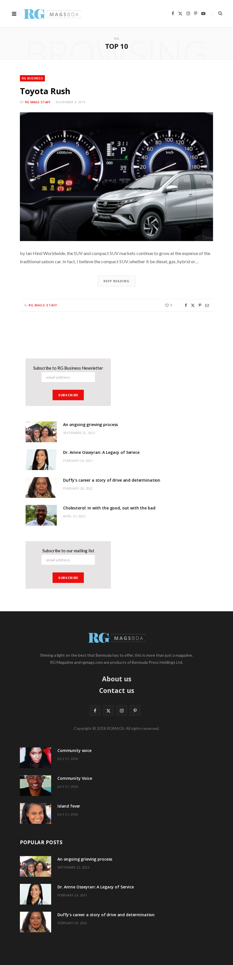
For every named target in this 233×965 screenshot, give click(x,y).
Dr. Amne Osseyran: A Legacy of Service (101, 452)
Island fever (68, 806)
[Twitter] (193, 305)
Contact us (116, 690)
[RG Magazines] (52, 14)
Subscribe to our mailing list (68, 550)
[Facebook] (186, 305)
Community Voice (74, 778)
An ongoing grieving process (90, 424)
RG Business (32, 78)
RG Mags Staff (38, 102)
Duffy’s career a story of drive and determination (111, 480)
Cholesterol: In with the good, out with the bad (109, 508)
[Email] (207, 305)
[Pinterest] (200, 305)
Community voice (74, 750)
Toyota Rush (45, 90)
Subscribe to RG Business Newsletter (68, 367)
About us (116, 678)
